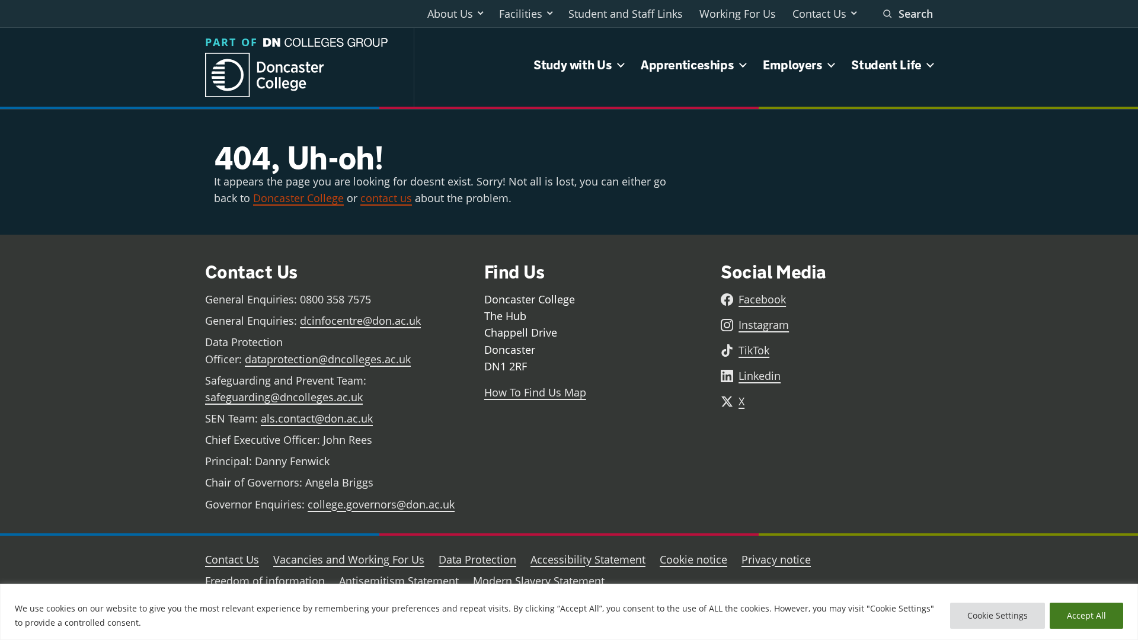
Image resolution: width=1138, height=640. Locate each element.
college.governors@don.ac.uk (381, 504)
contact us (386, 198)
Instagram (764, 325)
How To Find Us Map (535, 392)
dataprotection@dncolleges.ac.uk (328, 359)
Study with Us (572, 65)
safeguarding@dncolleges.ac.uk (284, 397)
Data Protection (477, 559)
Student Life (886, 65)
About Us (450, 14)
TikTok (754, 350)
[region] (569, 612)
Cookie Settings (997, 615)
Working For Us (737, 14)
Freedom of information (265, 581)
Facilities (520, 14)
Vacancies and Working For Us (348, 559)
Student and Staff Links (625, 14)
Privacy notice (776, 559)
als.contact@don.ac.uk (317, 418)
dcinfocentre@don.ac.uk (360, 320)
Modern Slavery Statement (539, 581)
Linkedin (760, 376)
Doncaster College (298, 198)
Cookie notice (693, 559)
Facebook (762, 299)
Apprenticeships (687, 65)
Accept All (1086, 615)
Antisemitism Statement (399, 581)
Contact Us (819, 14)
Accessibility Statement (587, 559)
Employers (793, 65)
